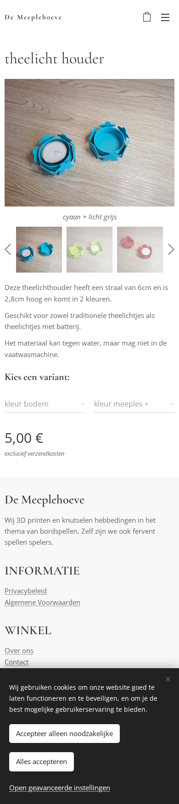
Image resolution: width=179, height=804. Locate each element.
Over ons (19, 650)
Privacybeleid (26, 590)
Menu (165, 17)
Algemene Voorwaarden (42, 602)
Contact (16, 661)
